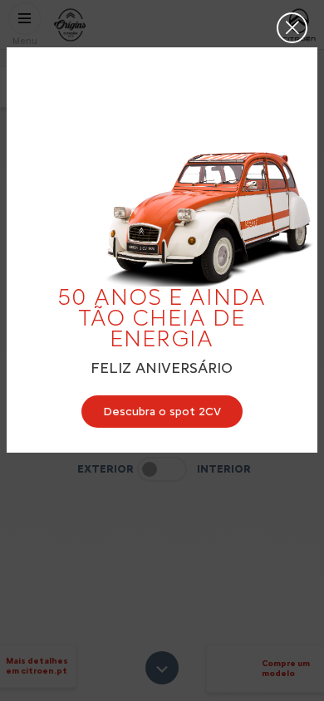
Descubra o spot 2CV (162, 411)
